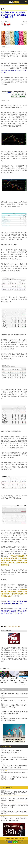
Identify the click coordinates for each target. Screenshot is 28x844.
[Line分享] (15, 842)
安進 (16, 626)
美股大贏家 (6, 25)
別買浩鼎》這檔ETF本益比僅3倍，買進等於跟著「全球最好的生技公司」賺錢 (13, 14)
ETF (6, 626)
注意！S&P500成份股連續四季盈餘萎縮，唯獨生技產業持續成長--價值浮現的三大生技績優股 (14, 611)
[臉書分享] (10, 842)
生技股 (9, 626)
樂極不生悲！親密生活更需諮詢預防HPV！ (23, 680)
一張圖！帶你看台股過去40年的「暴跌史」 (4, 680)
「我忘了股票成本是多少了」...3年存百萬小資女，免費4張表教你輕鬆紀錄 (13, 680)
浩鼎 (13, 626)
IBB (19, 626)
